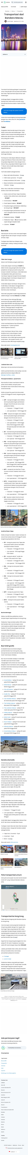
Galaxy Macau (8, 712)
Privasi (19, 1145)
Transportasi (20, 11)
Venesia (3, 1117)
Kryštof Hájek (10, 21)
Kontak (2, 1140)
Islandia (3, 1119)
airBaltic (3, 1082)
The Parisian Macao (9, 703)
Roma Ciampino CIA (5, 1102)
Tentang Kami (4, 1138)
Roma (2, 1124)
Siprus (2, 1127)
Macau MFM (4, 7)
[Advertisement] (14, 72)
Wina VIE (3, 1085)
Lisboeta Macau (8, 726)
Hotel (2, 1068)
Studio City (7, 694)
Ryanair (3, 1090)
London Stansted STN (6, 1087)
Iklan (23, 1145)
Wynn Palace (7, 722)
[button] (2, 2)
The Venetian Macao (10, 698)
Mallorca (3, 1129)
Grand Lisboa (7, 680)
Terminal (13, 7)
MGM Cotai (7, 717)
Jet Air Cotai (7, 959)
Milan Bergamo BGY (5, 1097)
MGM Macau (7, 685)
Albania (3, 1122)
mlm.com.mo (14, 842)
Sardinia (3, 1095)
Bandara (7, 11)
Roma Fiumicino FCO (5, 1092)
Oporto (2, 1131)
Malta (2, 1114)
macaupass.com (15, 345)
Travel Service (4, 1107)
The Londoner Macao (10, 708)
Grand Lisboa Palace (10, 731)
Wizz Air (2, 1104)
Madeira (3, 1112)
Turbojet (6, 956)
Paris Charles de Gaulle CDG (7, 1109)
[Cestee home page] (7, 2)
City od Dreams (8, 689)
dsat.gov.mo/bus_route (8, 375)
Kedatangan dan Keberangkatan (8, 1073)
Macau (13, 11)
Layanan (3, 1070)
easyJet (3, 1100)
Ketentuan (15, 1145)
